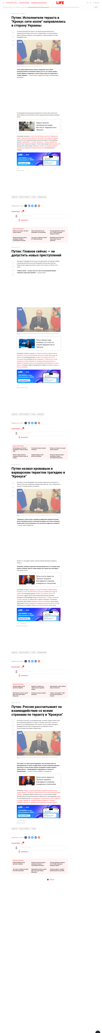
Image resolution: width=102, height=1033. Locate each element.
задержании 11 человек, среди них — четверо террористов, (39, 142)
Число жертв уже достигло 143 (30, 138)
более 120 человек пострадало (49, 138)
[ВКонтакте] (35, 205)
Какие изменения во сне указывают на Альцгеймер (38, 231)
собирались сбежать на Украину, (40, 601)
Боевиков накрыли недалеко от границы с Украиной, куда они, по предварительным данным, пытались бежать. (38, 363)
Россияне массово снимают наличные (38, 448)
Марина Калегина (21, 852)
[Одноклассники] (39, 205)
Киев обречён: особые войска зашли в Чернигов (58, 687)
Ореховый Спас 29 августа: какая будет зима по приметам (57, 239)
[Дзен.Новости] (25, 205)
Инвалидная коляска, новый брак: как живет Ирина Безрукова (20, 694)
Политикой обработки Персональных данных (38, 7)
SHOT (46, 955)
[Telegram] (32, 205)
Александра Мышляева (22, 625)
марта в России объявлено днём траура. (45, 605)
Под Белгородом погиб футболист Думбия (37, 455)
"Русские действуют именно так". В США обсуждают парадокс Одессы (57, 232)
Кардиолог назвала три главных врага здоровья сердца (37, 688)
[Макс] (29, 205)
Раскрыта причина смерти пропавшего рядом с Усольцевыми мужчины (20, 239)
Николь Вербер (21, 170)
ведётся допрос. (53, 144)
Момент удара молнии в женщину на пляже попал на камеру (20, 456)
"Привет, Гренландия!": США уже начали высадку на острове (57, 694)
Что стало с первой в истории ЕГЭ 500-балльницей (39, 238)
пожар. (58, 826)
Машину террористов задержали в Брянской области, (40, 603)
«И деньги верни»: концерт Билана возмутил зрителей (57, 920)
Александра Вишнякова (23, 387)
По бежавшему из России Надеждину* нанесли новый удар (20, 449)
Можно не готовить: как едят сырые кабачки (20, 231)
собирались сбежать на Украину (42, 146)
